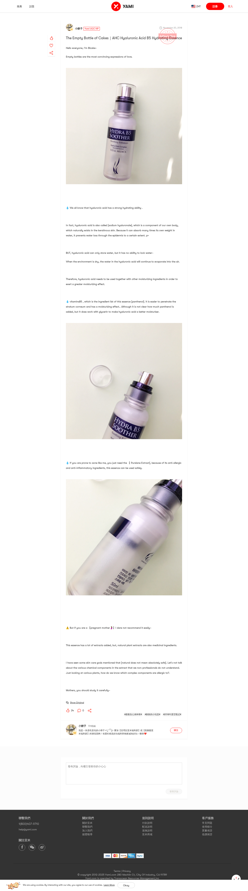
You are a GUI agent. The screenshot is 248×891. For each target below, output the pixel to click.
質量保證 (207, 830)
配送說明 (147, 826)
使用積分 (207, 826)
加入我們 (87, 830)
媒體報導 (87, 834)
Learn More (109, 885)
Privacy (126, 871)
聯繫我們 (87, 826)
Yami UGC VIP (92, 28)
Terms (117, 871)
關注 (176, 730)
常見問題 (207, 822)
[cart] (236, 879)
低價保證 (207, 834)
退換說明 (147, 830)
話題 (31, 6)
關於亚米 (87, 822)
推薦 (19, 6)
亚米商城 (147, 834)
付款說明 (147, 822)
